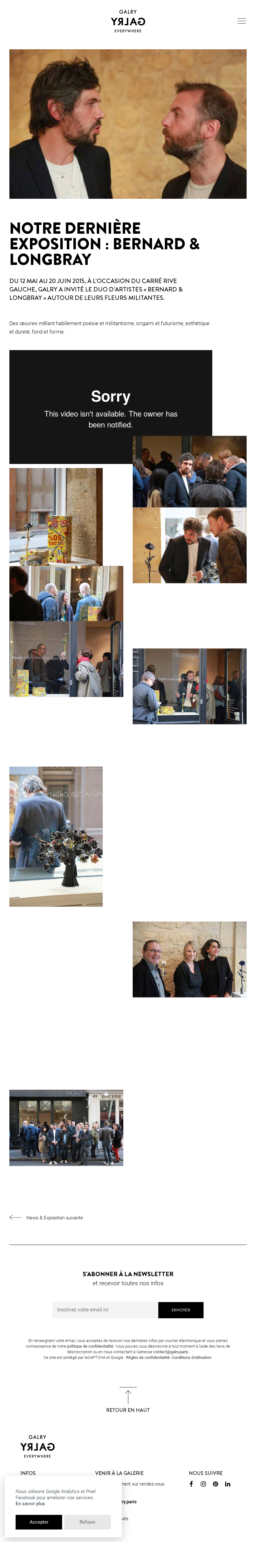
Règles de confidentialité (148, 1357)
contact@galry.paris (170, 1351)
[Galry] (128, 21)
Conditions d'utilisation (191, 1357)
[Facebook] (191, 1485)
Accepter (39, 1522)
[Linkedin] (228, 1485)
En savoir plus (30, 1503)
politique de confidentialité (90, 1346)
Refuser (88, 1522)
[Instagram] (203, 1485)
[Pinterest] (215, 1485)
